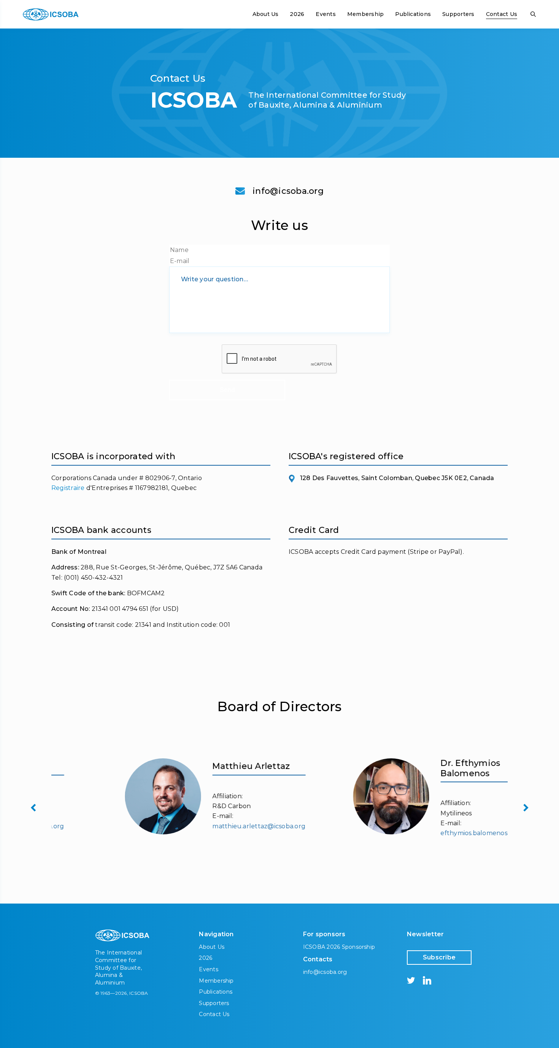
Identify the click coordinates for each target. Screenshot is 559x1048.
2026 (297, 14)
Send (227, 390)
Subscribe (439, 957)
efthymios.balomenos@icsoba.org (447, 833)
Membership (365, 14)
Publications (413, 14)
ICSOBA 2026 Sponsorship (339, 946)
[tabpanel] (165, 796)
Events (325, 14)
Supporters (458, 14)
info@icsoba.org (288, 191)
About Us (266, 14)
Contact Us (501, 14)
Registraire (68, 487)
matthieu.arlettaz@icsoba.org (213, 826)
